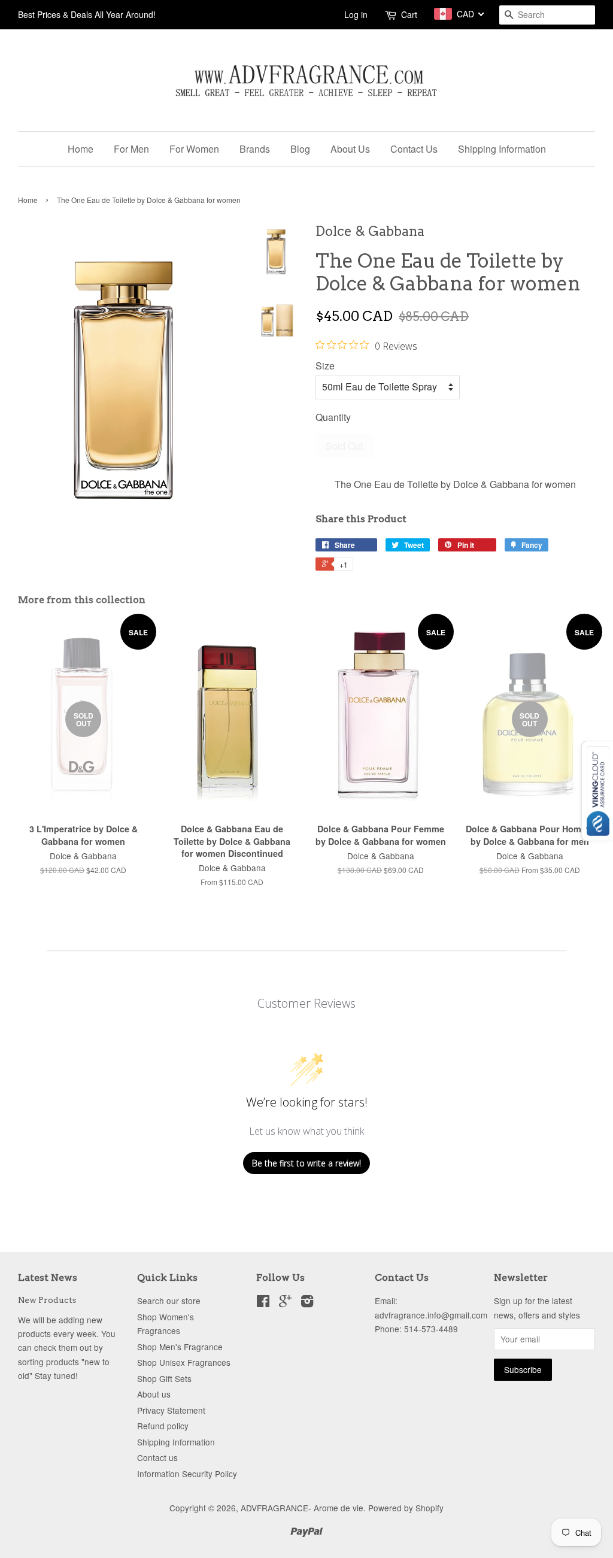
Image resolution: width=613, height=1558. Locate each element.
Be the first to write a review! (306, 1163)
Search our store (169, 1301)
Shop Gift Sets (164, 1378)
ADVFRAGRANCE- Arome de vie (302, 1508)
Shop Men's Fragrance (180, 1347)
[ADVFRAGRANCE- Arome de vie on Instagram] (307, 1303)
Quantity (333, 417)
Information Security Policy (187, 1474)
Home (80, 149)
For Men (131, 149)
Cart (409, 14)
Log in (356, 14)
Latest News (47, 1277)
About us (154, 1394)
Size (325, 365)
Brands (254, 149)
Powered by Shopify (406, 1508)
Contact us (157, 1457)
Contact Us (414, 149)
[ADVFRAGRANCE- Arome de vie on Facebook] (263, 1303)
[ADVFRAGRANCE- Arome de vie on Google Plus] (285, 1303)
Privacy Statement (171, 1410)
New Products (47, 1300)
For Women (194, 149)
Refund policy (163, 1426)
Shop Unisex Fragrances (183, 1362)
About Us (350, 149)
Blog (300, 149)
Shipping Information (502, 149)
